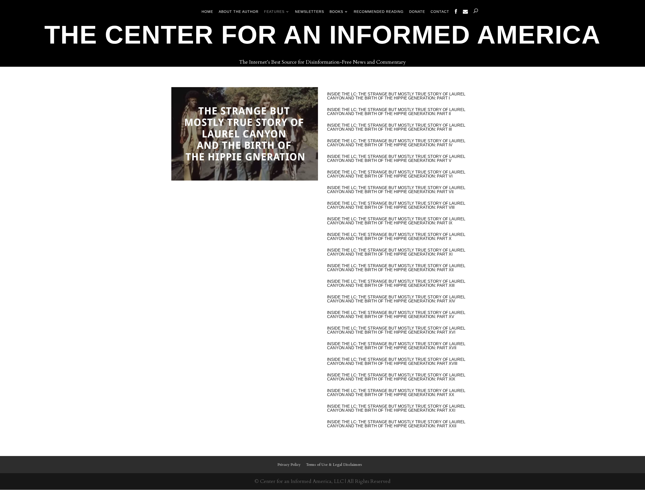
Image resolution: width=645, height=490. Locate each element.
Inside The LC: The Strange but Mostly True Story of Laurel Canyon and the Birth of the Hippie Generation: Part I (396, 96)
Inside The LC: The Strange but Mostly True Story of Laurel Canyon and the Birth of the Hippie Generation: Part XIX (396, 377)
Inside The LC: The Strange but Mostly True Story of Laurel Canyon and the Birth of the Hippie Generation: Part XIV (396, 299)
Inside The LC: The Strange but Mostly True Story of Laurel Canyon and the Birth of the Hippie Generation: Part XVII (396, 346)
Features (274, 12)
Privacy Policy (289, 464)
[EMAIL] (465, 16)
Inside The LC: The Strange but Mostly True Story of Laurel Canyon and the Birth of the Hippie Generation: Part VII (396, 190)
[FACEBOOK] (456, 16)
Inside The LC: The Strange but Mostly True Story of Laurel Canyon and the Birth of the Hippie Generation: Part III (396, 127)
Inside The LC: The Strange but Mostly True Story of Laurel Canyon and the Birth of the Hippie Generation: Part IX (396, 221)
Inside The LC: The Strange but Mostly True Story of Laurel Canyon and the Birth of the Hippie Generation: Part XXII (396, 424)
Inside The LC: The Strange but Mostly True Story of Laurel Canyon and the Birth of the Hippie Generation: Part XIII (396, 283)
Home (207, 12)
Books (336, 12)
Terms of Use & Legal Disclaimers (334, 464)
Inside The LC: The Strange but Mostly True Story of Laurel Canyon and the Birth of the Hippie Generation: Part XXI (396, 408)
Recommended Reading (379, 12)
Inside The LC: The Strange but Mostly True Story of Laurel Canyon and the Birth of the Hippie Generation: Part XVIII (396, 361)
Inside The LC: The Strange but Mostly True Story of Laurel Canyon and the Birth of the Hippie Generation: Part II (396, 112)
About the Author (239, 12)
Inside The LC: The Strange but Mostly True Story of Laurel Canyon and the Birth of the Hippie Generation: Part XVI (396, 330)
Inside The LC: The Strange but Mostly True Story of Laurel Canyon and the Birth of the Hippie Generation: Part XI (396, 252)
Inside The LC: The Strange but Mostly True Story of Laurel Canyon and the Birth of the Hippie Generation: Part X (396, 236)
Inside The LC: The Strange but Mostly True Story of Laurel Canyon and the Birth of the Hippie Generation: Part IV (396, 143)
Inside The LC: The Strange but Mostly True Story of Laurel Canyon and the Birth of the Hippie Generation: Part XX (396, 393)
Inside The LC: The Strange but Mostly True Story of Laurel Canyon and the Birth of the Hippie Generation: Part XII (396, 268)
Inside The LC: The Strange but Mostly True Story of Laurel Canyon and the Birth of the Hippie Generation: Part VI (396, 174)
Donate (417, 12)
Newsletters (309, 12)
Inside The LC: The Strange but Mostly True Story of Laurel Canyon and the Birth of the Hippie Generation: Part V (396, 158)
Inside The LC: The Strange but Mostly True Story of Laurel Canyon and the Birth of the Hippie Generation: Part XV (396, 314)
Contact (440, 12)
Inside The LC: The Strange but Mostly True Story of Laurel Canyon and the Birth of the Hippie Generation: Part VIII (396, 205)
